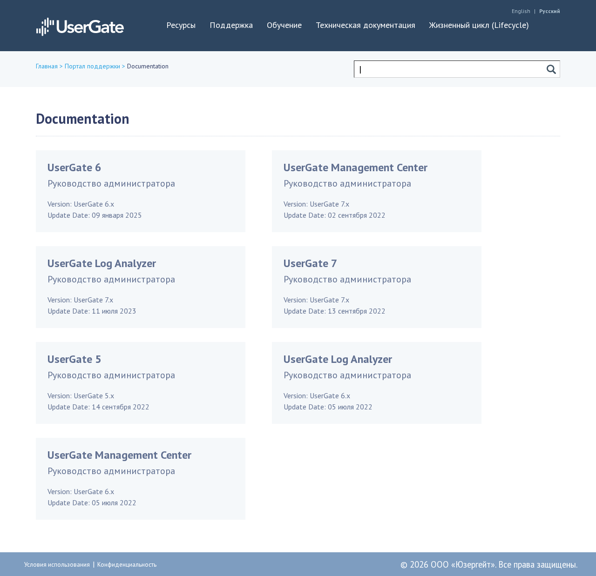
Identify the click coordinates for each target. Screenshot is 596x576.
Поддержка (231, 25)
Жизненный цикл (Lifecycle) (479, 25)
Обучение (284, 25)
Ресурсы (181, 25)
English (521, 10)
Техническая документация (365, 25)
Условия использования (57, 565)
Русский (549, 10)
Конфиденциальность (126, 565)
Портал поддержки (92, 66)
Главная (47, 66)
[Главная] (80, 25)
